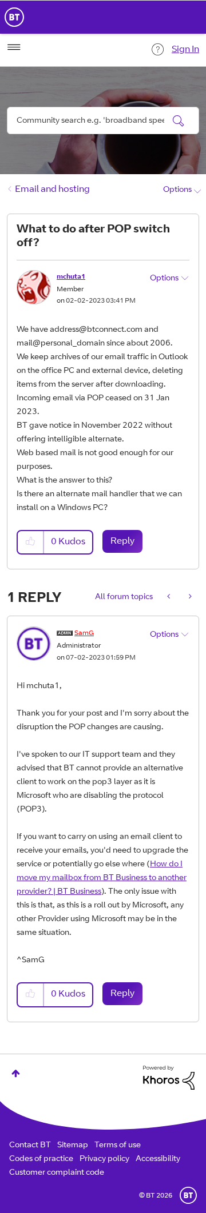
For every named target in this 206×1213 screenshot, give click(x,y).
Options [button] (177, 190)
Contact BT (30, 1146)
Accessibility (158, 1159)
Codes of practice (41, 1159)
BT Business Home (14, 17)
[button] (31, 542)
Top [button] (15, 1073)
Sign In (185, 49)
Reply (122, 541)
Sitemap (72, 1146)
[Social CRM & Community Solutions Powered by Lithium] (169, 1078)
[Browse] (13, 47)
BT (188, 1195)
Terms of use (117, 1146)
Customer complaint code (56, 1173)
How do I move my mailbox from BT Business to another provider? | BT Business (102, 878)
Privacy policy (104, 1159)
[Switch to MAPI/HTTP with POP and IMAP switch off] (189, 597)
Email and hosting (52, 189)
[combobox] (103, 120)
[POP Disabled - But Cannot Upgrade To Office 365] (170, 597)
